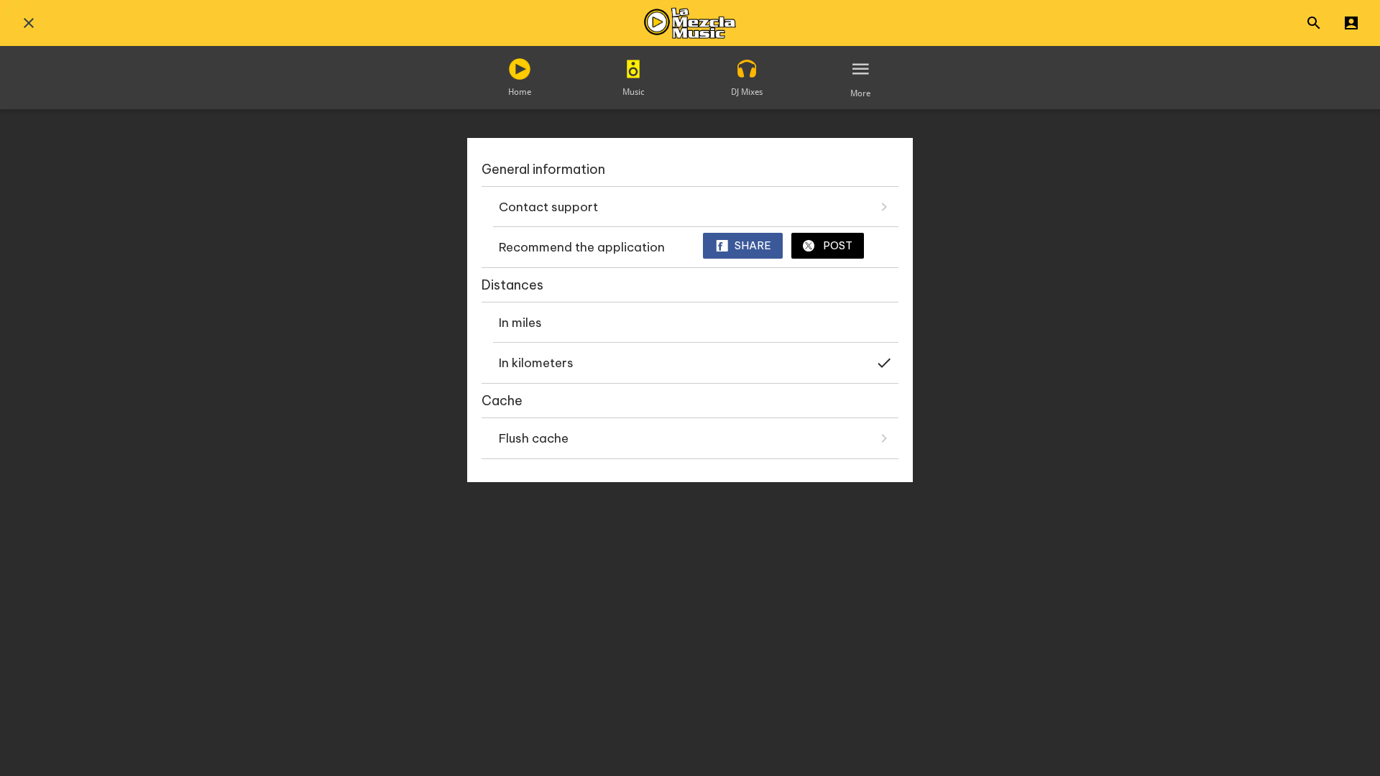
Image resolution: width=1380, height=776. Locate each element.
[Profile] (1351, 23)
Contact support (548, 207)
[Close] (28, 23)
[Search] (1314, 23)
